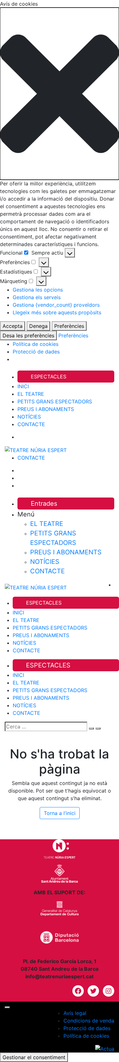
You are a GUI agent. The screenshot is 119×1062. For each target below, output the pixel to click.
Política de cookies (35, 344)
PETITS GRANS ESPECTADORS (54, 401)
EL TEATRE (30, 394)
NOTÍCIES (29, 416)
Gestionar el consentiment (34, 1057)
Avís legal (74, 1013)
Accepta (13, 326)
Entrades (44, 503)
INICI (23, 386)
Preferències (69, 326)
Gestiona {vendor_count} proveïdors (56, 305)
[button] (59, 94)
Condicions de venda (88, 1020)
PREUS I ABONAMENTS (45, 409)
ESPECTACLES (48, 376)
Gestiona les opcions (38, 290)
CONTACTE (31, 424)
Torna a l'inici (60, 813)
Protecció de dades (36, 351)
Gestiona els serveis (37, 297)
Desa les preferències (28, 335)
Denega (38, 326)
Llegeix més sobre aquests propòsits (57, 312)
